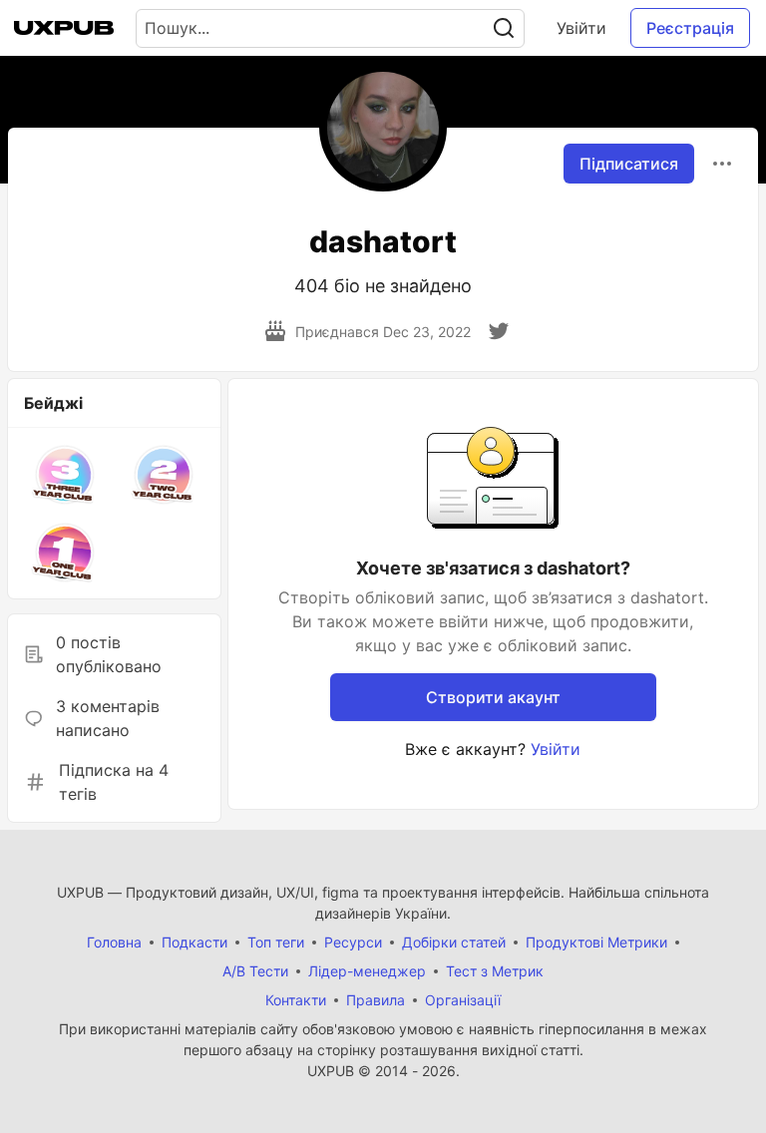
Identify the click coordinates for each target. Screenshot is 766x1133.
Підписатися (628, 164)
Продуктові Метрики (596, 942)
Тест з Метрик (495, 970)
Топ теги (275, 942)
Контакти (295, 999)
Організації (463, 999)
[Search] (504, 28)
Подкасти (194, 942)
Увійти (581, 28)
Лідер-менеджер (367, 970)
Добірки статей (454, 942)
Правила (375, 999)
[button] (65, 475)
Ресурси (353, 942)
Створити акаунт (493, 697)
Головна (114, 942)
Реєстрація (690, 28)
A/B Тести (255, 970)
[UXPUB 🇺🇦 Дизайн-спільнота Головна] (64, 28)
